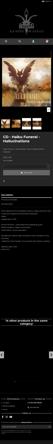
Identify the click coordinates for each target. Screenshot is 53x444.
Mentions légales (9, 406)
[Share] (4, 181)
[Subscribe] (49, 427)
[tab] (26, 204)
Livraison (6, 403)
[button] (13, 381)
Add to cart (28, 173)
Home (5, 409)
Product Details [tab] (9, 200)
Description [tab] (7, 195)
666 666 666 (34, 407)
